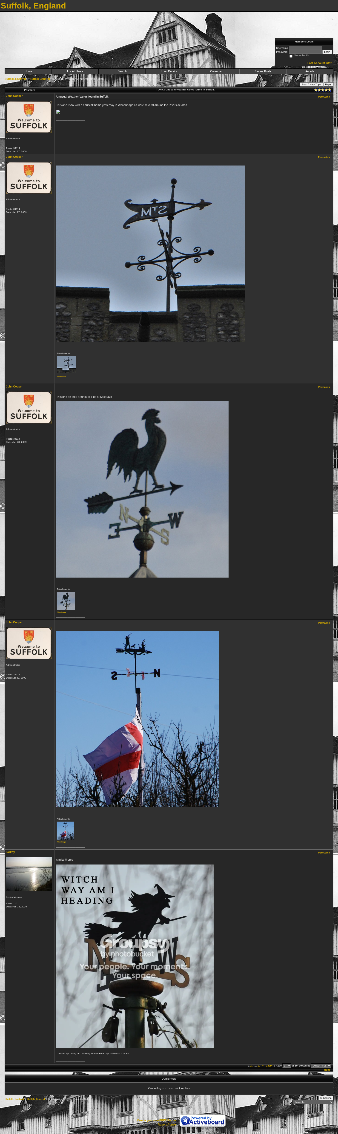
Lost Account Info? (319, 63)
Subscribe (326, 1098)
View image (61, 376)
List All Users (75, 71)
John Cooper (14, 96)
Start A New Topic (311, 84)
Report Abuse (167, 1124)
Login (327, 52)
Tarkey (10, 852)
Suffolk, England (15, 79)
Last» (269, 1065)
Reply (328, 84)
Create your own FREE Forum (156, 1120)
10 (259, 1065)
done (327, 1069)
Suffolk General (40, 79)
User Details (169, 71)
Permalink (324, 96)
